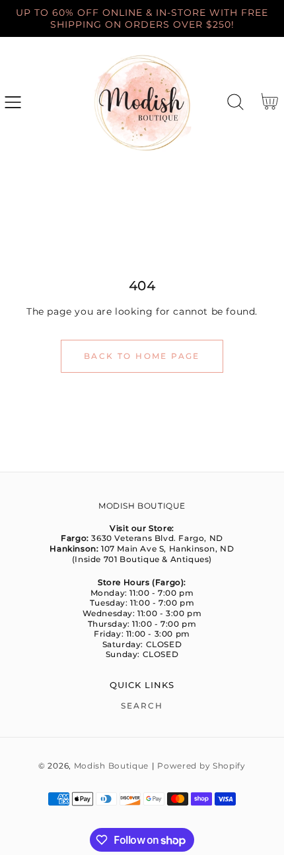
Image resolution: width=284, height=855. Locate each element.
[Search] (235, 102)
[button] (13, 102)
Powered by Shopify (201, 766)
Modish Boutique (111, 766)
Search (142, 706)
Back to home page (142, 356)
